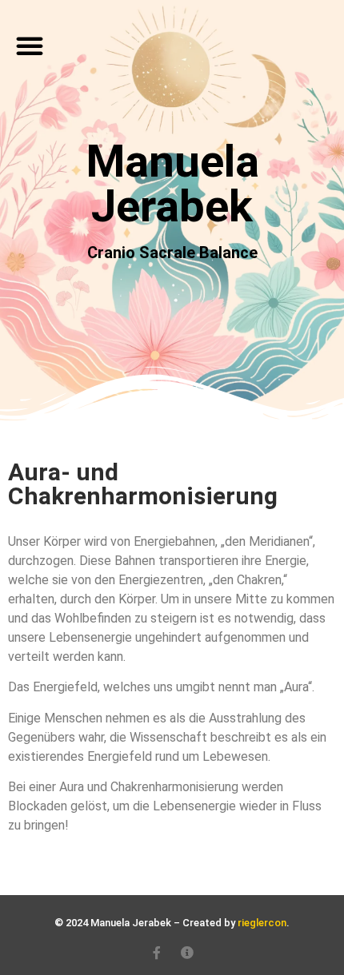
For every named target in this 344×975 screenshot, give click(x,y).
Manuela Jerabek (172, 184)
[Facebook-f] (156, 952)
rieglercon (262, 923)
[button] (29, 45)
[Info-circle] (187, 952)
